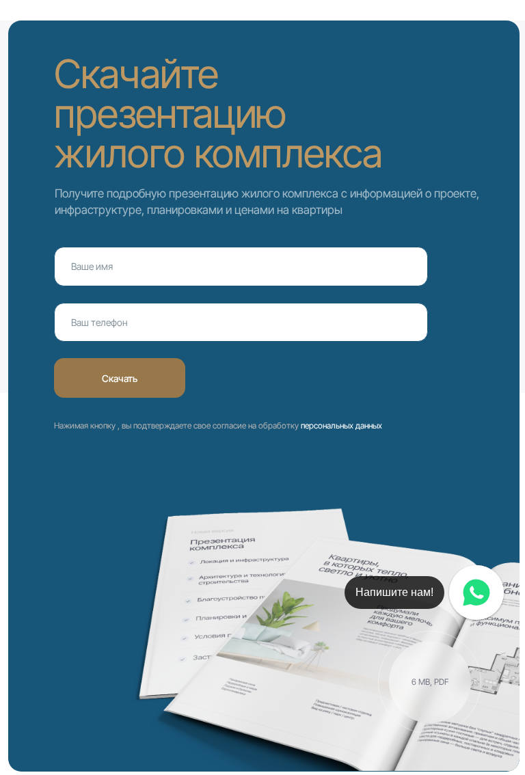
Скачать (119, 378)
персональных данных (341, 425)
